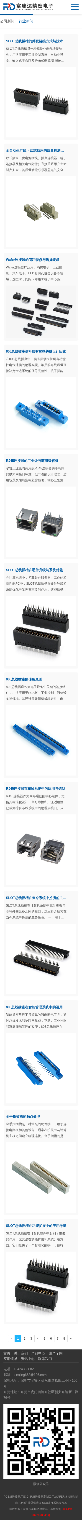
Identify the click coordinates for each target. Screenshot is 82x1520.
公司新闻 (7, 21)
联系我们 (45, 1359)
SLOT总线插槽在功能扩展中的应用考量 (36, 1226)
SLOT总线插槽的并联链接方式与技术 (34, 41)
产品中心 (38, 1353)
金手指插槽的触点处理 (23, 1116)
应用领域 (10, 1359)
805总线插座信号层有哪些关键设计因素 (36, 351)
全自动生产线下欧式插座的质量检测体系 (36, 150)
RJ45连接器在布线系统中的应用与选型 (35, 788)
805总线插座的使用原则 (24, 679)
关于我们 (21, 1353)
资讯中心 (28, 1359)
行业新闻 (26, 21)
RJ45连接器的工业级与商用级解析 (32, 461)
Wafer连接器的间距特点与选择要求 (32, 260)
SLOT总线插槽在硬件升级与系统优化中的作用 (36, 570)
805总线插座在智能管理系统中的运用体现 (36, 1007)
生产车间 (56, 1353)
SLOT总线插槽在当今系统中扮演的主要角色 (36, 898)
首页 (6, 1353)
